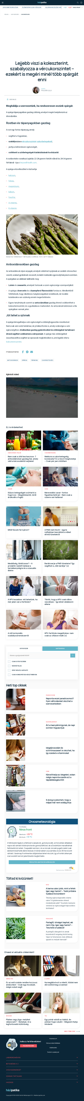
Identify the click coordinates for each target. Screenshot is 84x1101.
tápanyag (34, 360)
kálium (11, 192)
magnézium (14, 186)
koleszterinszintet (13, 342)
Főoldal (6, 14)
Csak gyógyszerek (19, 661)
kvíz (47, 884)
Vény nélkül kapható (20, 670)
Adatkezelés (53, 1048)
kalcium (12, 175)
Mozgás (9, 1016)
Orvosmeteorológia (10, 7)
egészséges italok (14, 453)
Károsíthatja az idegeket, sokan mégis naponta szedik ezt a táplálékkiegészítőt (60, 777)
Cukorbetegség (50, 453)
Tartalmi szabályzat (53, 1052)
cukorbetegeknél (44, 141)
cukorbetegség (47, 360)
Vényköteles (17, 666)
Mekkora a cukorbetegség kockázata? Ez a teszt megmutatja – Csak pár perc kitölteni (60, 458)
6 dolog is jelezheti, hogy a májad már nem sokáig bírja (58, 801)
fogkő (10, 489)
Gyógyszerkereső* (13, 1070)
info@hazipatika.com (39, 1095)
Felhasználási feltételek (53, 1043)
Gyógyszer (24, 648)
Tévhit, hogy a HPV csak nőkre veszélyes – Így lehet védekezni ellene (59, 601)
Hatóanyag (60, 648)
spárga (24, 360)
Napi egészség (15, 14)
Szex (46, 489)
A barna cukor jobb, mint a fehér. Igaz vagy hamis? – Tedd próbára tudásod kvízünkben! (61, 891)
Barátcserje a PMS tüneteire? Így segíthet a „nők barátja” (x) (59, 564)
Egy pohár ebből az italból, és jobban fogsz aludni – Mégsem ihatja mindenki (61, 1021)
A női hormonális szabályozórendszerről (18, 634)
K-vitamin (13, 208)
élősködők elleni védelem (31, 7)
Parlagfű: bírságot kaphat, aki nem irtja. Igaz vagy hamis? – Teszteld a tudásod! (59, 925)
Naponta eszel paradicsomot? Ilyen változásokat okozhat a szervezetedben (60, 701)
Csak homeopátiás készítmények (24, 674)
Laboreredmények (13, 1057)
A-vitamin (13, 203)
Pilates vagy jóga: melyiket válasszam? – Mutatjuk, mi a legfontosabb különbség (18, 1021)
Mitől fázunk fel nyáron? (18, 530)
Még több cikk (69, 1031)
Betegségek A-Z (12, 1064)
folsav (11, 181)
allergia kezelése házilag (55, 7)
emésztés (9, 979)
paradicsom (50, 695)
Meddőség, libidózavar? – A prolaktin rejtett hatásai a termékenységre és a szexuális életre (22, 567)
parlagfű (49, 918)
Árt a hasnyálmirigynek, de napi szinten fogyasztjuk (60, 726)
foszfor (12, 197)
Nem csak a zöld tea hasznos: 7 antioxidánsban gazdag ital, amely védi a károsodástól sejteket (23, 458)
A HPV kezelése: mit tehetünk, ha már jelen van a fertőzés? (23, 600)
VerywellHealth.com (28, 162)
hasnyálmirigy (51, 722)
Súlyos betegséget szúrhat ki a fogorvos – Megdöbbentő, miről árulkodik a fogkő (22, 495)
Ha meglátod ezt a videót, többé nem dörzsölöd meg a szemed (61, 983)
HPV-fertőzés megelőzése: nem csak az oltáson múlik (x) (59, 634)
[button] (42, 1057)
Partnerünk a (60, 870)
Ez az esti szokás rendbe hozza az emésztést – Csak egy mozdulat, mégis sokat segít (21, 984)
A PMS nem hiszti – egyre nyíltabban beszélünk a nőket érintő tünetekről (58, 532)
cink (47, 771)
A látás (47, 979)
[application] (42, 397)
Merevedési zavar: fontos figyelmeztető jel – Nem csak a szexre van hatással (58, 495)
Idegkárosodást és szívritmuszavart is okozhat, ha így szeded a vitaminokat (60, 750)
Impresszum (53, 1038)
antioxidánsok (12, 360)
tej (46, 1016)
